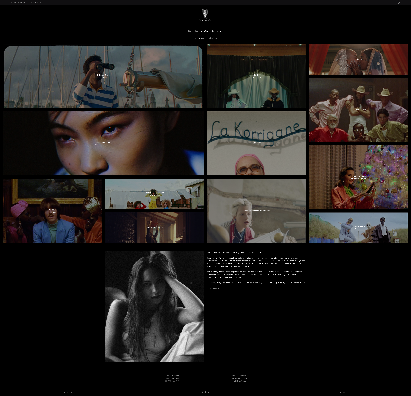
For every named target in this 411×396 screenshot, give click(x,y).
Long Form (22, 2)
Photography (212, 38)
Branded (13, 2)
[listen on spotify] (399, 3)
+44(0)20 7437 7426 (172, 381)
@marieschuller (213, 288)
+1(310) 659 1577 (239, 381)
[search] (404, 2)
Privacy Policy (68, 392)
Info (41, 2)
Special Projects (32, 2)
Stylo (344, 392)
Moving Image (199, 38)
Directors (6, 2)
